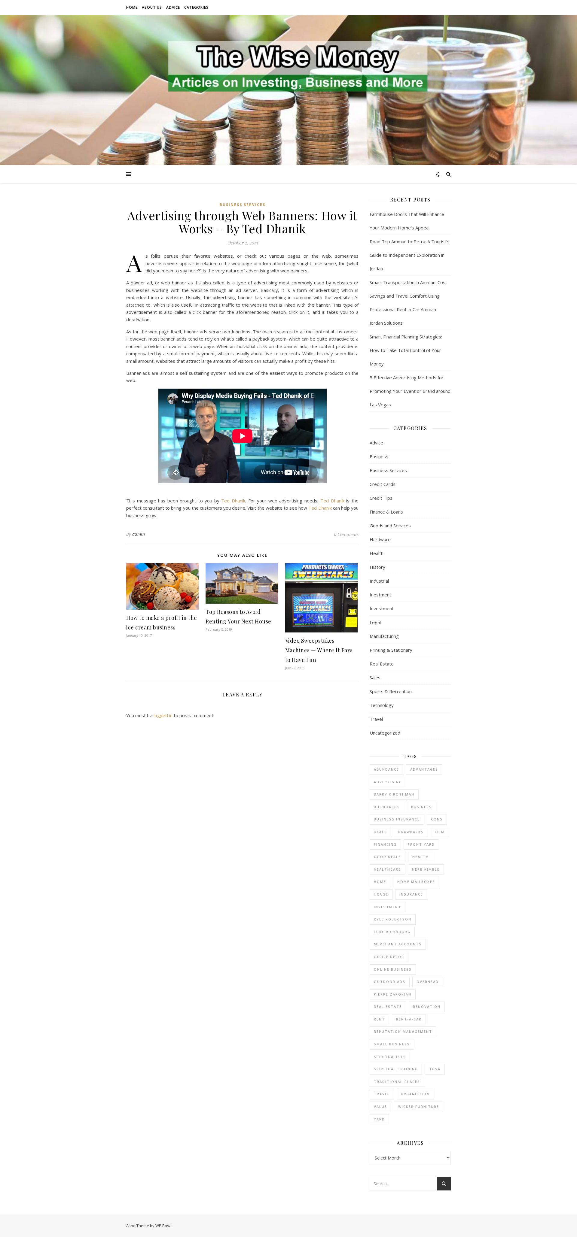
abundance (386, 769)
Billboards (387, 807)
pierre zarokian (392, 994)
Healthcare (387, 869)
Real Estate (382, 664)
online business (393, 969)
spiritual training (396, 1069)
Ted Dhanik (233, 501)
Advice (173, 7)
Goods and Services (390, 526)
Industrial (379, 581)
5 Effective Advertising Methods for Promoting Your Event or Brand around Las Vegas (410, 391)
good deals (387, 856)
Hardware (380, 539)
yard (379, 1119)
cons (437, 819)
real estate (388, 1006)
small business (392, 1044)
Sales (375, 678)
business (421, 807)
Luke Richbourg (392, 931)
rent (379, 1019)
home (380, 881)
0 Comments (346, 534)
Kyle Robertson (392, 919)
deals (380, 831)
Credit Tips (381, 498)
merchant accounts (398, 944)
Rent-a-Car (409, 1019)
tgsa (435, 1069)
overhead (428, 981)
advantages (424, 769)
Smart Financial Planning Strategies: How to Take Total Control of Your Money (406, 350)
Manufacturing (384, 636)
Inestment (380, 595)
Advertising (388, 782)
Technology (382, 705)
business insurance (397, 819)
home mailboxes (416, 881)
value (380, 1106)
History (377, 567)
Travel (376, 719)
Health (376, 553)
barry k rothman (394, 794)
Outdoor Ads (389, 981)
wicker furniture (418, 1106)
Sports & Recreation (391, 691)
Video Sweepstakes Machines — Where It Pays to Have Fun (319, 650)
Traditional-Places (397, 1081)
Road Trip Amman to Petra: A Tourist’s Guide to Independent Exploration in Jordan (410, 254)
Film (440, 831)
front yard (421, 844)
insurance (411, 894)
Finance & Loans (386, 512)
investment (387, 907)
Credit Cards (382, 484)
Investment (382, 608)
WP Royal (163, 1225)
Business (379, 456)
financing (385, 844)
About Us (152, 7)
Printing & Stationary (391, 650)
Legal (375, 622)
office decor (389, 956)
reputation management (403, 1031)
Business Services (242, 204)
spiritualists (390, 1056)
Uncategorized (385, 733)
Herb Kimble (426, 869)
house (381, 894)
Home (132, 7)
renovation (427, 1006)
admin (138, 534)
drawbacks (411, 831)
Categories (196, 7)
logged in (163, 715)
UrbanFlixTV (415, 1094)
